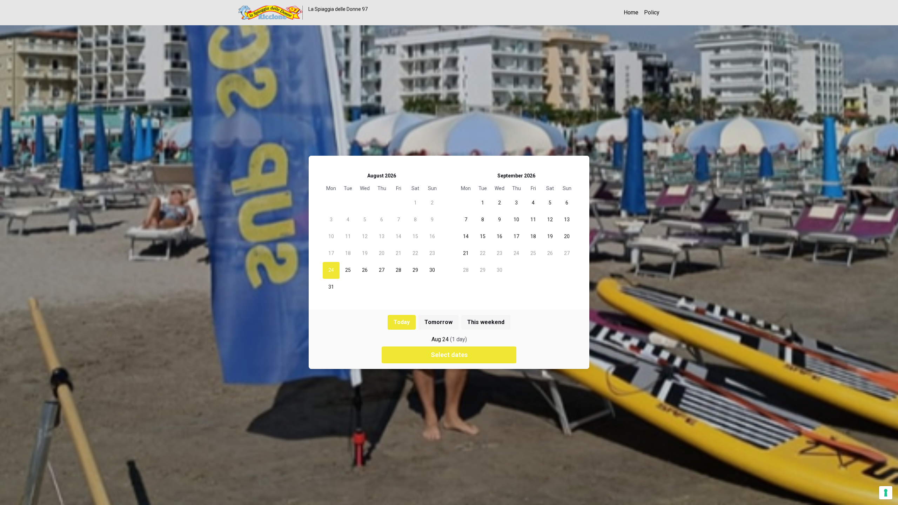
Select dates (449, 354)
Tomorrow (438, 322)
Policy (651, 12)
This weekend (485, 322)
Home (631, 12)
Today (402, 322)
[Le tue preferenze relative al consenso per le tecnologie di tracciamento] (885, 492)
